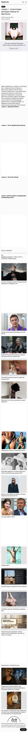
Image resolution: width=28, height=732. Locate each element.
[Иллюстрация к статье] (14, 31)
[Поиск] (23, 2)
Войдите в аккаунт (7, 257)
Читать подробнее (20, 726)
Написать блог (14, 48)
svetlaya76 (9, 250)
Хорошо (23, 729)
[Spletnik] (5, 2)
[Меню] (26, 2)
